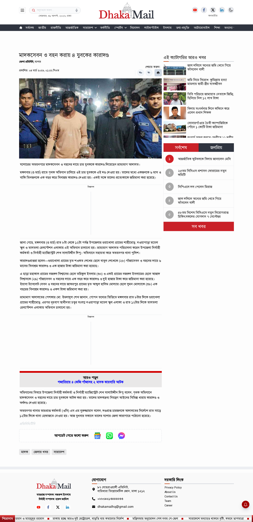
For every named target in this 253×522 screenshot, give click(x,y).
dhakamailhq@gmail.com (115, 507)
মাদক (24, 452)
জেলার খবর (41, 452)
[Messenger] (121, 436)
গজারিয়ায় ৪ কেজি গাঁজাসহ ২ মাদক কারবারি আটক (90, 382)
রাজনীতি (56, 28)
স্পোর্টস (118, 28)
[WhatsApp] (109, 435)
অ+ (140, 72)
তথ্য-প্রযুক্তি (182, 28)
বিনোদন (135, 28)
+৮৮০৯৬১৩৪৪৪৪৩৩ (110, 499)
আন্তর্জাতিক (71, 28)
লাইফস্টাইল (151, 28)
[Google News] (97, 436)
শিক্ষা (217, 28)
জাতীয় (42, 28)
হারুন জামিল (62, 499)
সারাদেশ (88, 28)
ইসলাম (167, 28)
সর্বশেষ (30, 28)
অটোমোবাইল (202, 28)
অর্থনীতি (105, 28)
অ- (149, 72)
